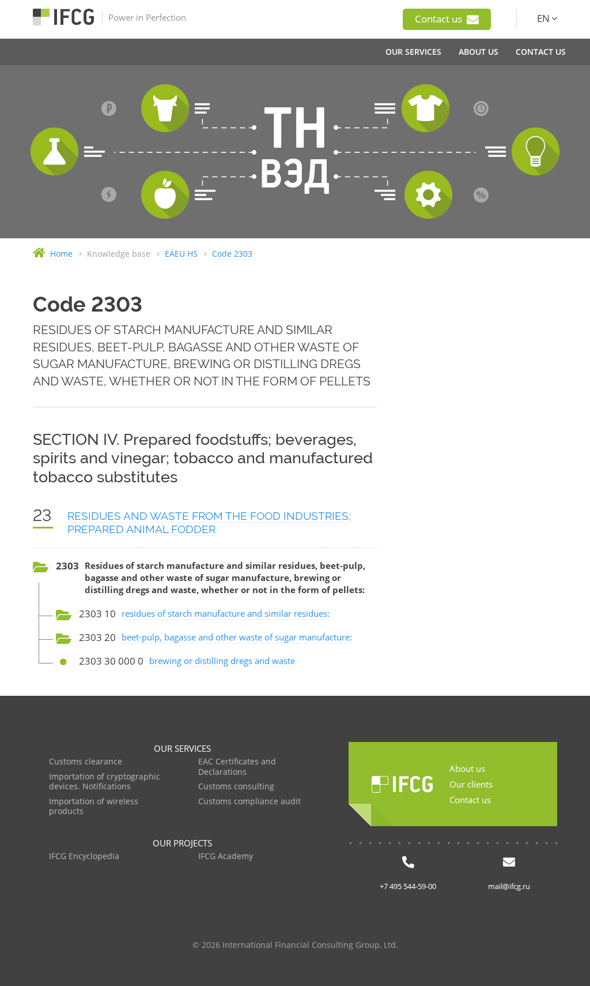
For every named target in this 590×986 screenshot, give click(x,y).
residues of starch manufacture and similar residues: (226, 613)
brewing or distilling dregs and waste (222, 660)
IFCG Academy (225, 856)
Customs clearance (85, 762)
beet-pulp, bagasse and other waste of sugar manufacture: (237, 637)
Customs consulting (236, 787)
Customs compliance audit (249, 802)
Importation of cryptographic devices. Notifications (104, 782)
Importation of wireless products (93, 807)
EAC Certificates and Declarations (237, 767)
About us (467, 768)
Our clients (471, 784)
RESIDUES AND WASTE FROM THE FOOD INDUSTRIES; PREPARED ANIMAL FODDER (209, 522)
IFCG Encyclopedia (84, 856)
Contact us (439, 18)
